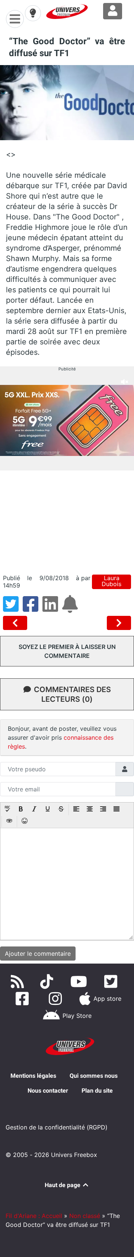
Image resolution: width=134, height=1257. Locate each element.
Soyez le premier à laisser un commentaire (67, 651)
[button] (7, 809)
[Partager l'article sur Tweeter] (13, 608)
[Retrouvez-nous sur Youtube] (80, 981)
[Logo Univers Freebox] (67, 11)
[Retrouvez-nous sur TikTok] (48, 981)
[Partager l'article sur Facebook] (32, 608)
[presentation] (7, 809)
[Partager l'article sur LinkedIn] (52, 608)
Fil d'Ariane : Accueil (34, 1215)
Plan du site (97, 1090)
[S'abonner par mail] (71, 608)
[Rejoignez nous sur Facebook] (23, 998)
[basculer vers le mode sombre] (33, 13)
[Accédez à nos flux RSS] (19, 981)
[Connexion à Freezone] (112, 11)
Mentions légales (33, 1075)
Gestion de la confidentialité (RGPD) (57, 1127)
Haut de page (63, 1185)
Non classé (84, 1215)
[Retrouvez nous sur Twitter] (112, 981)
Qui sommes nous (94, 1075)
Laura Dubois (111, 581)
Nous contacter (48, 1090)
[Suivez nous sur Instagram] (57, 998)
